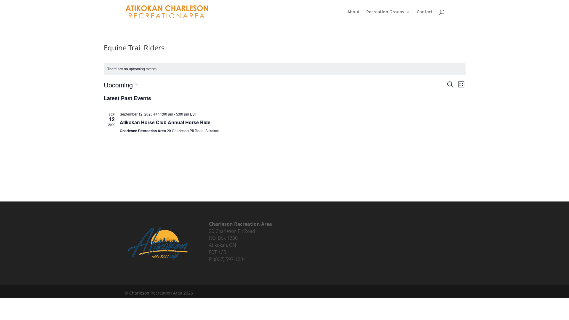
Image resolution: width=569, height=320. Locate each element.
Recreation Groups (385, 12)
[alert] (285, 69)
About (353, 12)
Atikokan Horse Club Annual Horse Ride (165, 122)
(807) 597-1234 (230, 259)
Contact (425, 12)
